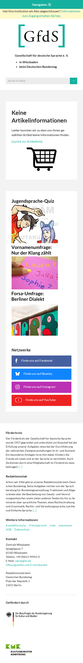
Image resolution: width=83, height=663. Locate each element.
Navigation (40, 4)
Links (53, 525)
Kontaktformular (16, 525)
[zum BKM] (41, 619)
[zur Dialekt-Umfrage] (41, 312)
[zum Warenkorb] (41, 158)
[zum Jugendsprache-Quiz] (41, 220)
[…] (20, 466)
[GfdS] (41, 35)
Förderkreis (14, 432)
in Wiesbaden (28, 62)
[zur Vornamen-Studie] (41, 266)
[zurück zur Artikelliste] (27, 141)
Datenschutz (21, 529)
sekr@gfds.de (23, 560)
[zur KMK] (41, 649)
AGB (8, 529)
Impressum (65, 525)
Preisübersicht (38, 525)
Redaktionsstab (16, 476)
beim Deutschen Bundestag (38, 66)
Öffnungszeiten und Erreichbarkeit (26, 564)
